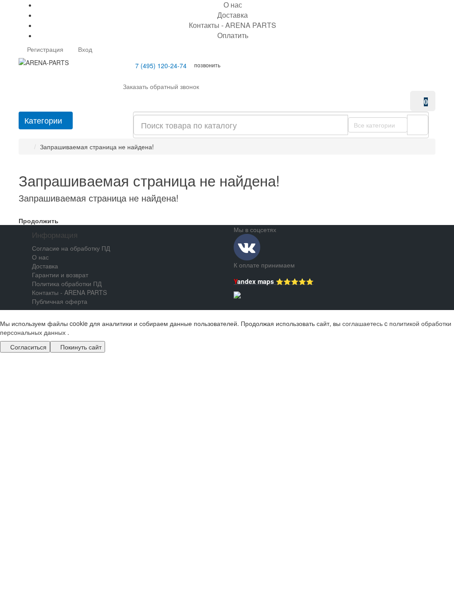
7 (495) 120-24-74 (160, 65)
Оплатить (232, 35)
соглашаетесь (363, 323)
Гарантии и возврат (60, 274)
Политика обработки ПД (67, 283)
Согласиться (27, 346)
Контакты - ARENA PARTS (232, 25)
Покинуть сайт (80, 346)
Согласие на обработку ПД (71, 248)
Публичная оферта (59, 301)
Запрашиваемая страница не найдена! (97, 146)
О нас (40, 256)
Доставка (232, 15)
